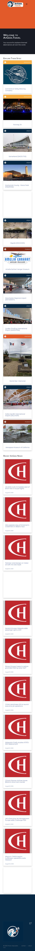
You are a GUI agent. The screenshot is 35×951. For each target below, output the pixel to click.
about (30, 946)
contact (23, 946)
